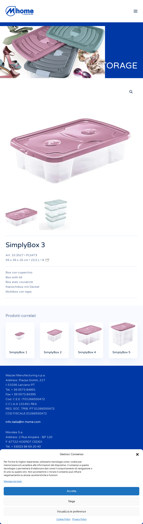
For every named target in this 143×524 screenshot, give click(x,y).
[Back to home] (20, 11)
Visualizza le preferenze (71, 511)
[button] (137, 454)
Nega (71, 501)
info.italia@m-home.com (23, 422)
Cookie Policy (63, 519)
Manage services (13, 481)
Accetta (71, 491)
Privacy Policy (79, 519)
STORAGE (116, 66)
